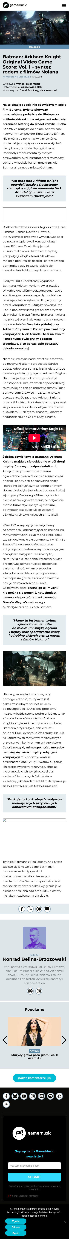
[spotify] (50, 1096)
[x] (6, 1104)
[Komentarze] (47, 909)
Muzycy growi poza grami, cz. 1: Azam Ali (34, 1056)
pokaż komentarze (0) (34, 1078)
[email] (38, 909)
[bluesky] (15, 1096)
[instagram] (32, 1096)
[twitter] (30, 909)
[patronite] (59, 1096)
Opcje (15, 1233)
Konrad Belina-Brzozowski (17, 76)
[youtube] (23, 1096)
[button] (64, 1040)
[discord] (41, 1096)
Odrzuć (16, 1227)
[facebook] (21, 909)
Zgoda (15, 1221)
